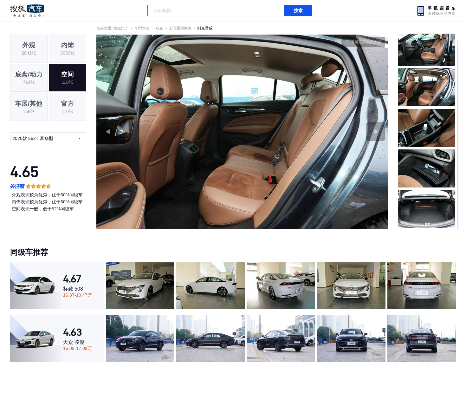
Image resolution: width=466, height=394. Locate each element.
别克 (159, 28)
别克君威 (204, 28)
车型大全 (142, 28)
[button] (169, 132)
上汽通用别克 (180, 28)
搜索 (298, 10)
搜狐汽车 (27, 10)
